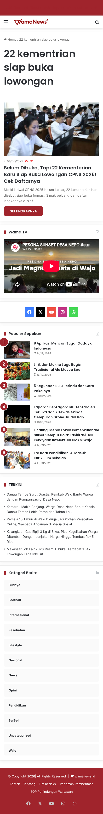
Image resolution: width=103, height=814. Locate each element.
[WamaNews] (31, 22)
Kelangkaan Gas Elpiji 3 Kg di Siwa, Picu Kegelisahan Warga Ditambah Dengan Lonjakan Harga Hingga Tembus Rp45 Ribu (52, 537)
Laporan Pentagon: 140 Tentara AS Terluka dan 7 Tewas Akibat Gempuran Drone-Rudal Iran (64, 412)
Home (12, 39)
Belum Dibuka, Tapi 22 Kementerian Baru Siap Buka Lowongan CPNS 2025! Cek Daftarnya (50, 174)
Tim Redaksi (48, 784)
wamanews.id (85, 776)
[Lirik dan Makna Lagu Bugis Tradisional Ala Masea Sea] (17, 371)
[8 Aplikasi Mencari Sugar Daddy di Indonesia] (17, 350)
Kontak (15, 784)
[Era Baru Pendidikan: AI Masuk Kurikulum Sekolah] (17, 460)
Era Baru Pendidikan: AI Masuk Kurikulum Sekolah (60, 455)
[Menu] (6, 23)
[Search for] (97, 23)
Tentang (29, 784)
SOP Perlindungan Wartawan (51, 791)
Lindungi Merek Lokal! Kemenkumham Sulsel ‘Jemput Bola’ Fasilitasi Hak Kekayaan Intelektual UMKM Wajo (66, 435)
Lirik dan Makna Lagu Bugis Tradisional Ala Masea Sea (57, 367)
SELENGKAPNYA (23, 211)
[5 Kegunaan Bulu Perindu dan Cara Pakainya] (17, 392)
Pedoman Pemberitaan (76, 784)
